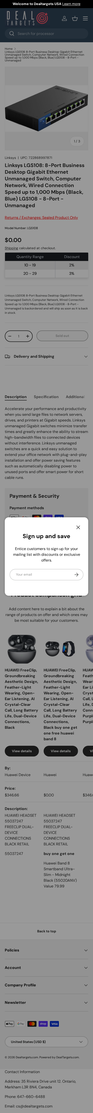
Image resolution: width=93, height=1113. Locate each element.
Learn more (71, 4)
